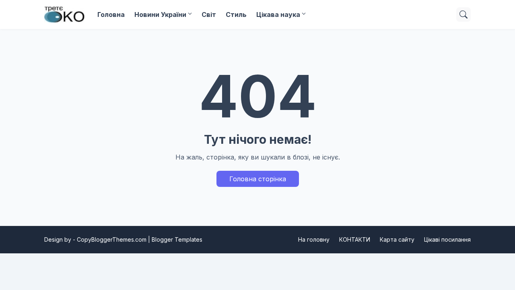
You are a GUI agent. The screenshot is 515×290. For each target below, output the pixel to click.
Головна (111, 14)
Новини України (160, 14)
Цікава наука (278, 14)
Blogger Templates (177, 239)
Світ (209, 14)
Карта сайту (397, 239)
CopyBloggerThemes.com (111, 239)
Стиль (236, 14)
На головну (314, 239)
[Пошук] (463, 14)
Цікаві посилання (447, 239)
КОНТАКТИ (354, 239)
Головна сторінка (257, 179)
